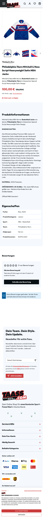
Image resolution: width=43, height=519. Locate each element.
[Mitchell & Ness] (8, 62)
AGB (18, 368)
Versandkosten (17, 93)
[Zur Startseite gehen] (13, 5)
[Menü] (4, 3)
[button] (5, 491)
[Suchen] (24, 4)
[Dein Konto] (29, 4)
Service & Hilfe (8, 424)
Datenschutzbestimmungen (33, 490)
